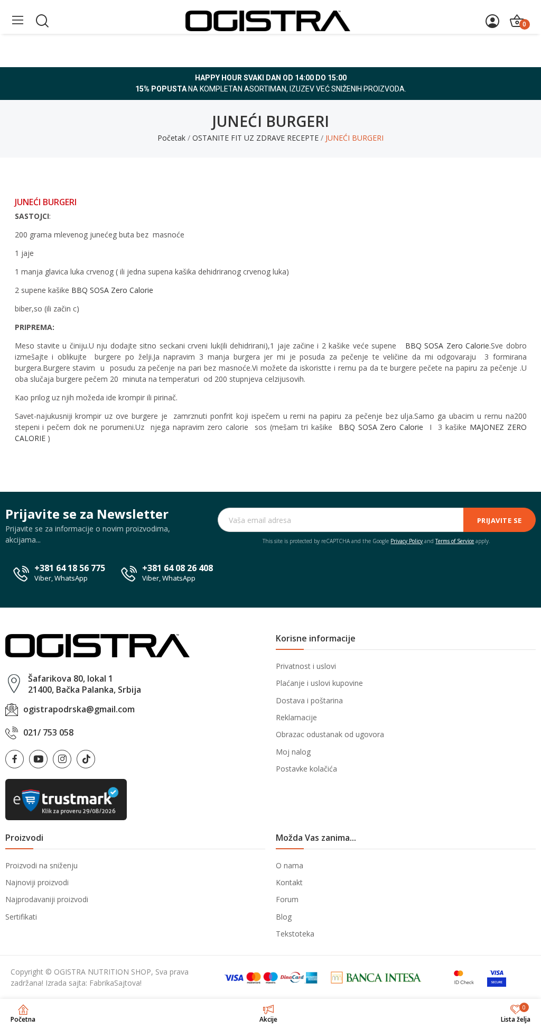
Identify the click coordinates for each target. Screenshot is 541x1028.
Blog (284, 917)
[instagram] (62, 759)
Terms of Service (454, 541)
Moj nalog (293, 752)
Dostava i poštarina (309, 700)
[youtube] (38, 759)
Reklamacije (296, 717)
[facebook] (14, 759)
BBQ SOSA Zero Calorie (112, 290)
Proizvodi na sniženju (41, 865)
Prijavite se (499, 520)
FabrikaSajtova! (115, 983)
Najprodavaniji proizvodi (46, 899)
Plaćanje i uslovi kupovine (319, 683)
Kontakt (289, 882)
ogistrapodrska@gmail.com (79, 709)
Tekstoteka (295, 934)
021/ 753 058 (48, 732)
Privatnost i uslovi (306, 666)
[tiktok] (86, 759)
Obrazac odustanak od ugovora (330, 734)
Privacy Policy (406, 541)
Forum (287, 899)
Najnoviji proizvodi (37, 882)
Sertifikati (21, 917)
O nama (289, 865)
